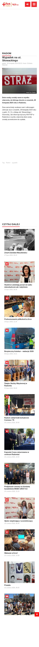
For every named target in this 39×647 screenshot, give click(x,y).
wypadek (14, 162)
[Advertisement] (19, 30)
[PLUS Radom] (10, 4)
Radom (8, 162)
